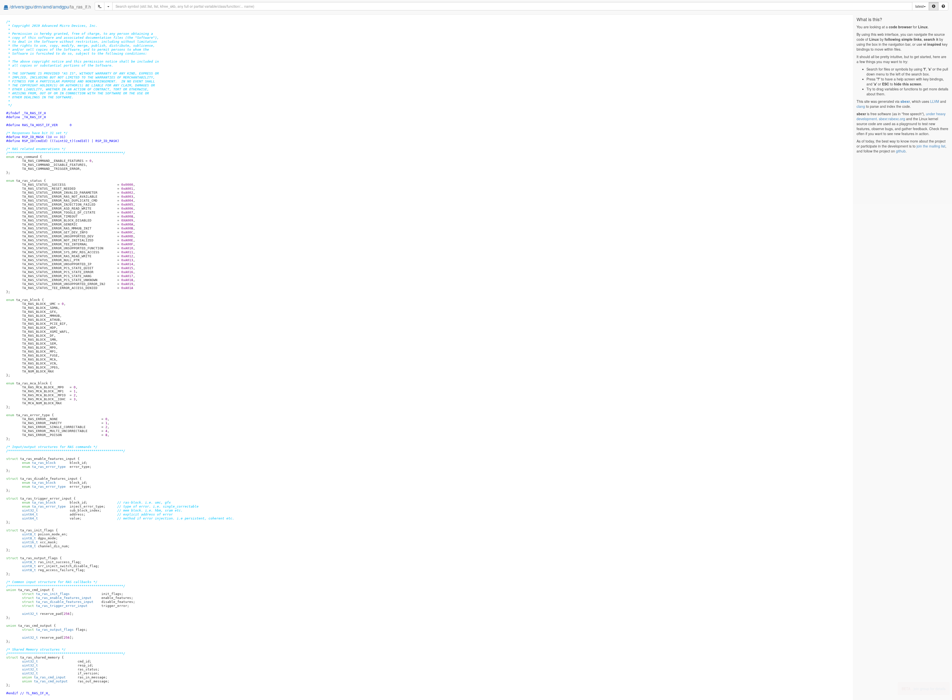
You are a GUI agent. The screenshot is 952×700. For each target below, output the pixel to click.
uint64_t (30, 514)
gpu (29, 6)
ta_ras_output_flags (48, 629)
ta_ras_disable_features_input (57, 602)
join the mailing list (931, 146)
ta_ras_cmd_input (44, 677)
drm (38, 6)
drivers (17, 6)
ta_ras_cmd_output (45, 681)
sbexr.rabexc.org (892, 118)
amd (47, 6)
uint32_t (30, 510)
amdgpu (61, 6)
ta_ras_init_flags (46, 594)
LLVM (934, 101)
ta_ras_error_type (44, 467)
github (901, 150)
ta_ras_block (39, 463)
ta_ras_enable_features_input (56, 598)
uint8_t (29, 534)
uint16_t (30, 542)
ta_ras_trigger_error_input (55, 606)
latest (919, 6)
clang (861, 106)
